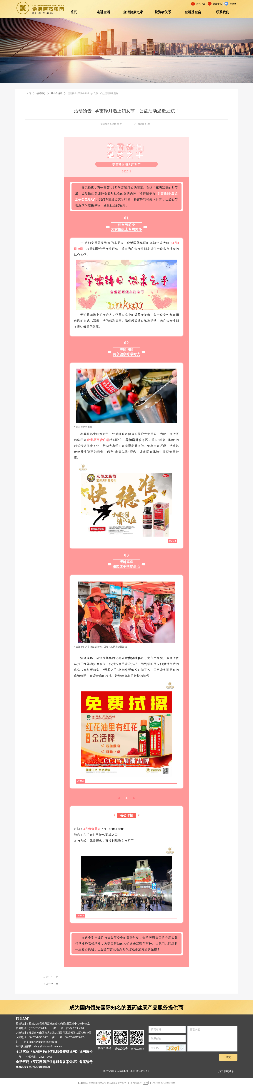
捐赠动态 (40, 93)
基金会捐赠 (56, 93)
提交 (228, 1057)
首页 (28, 93)
